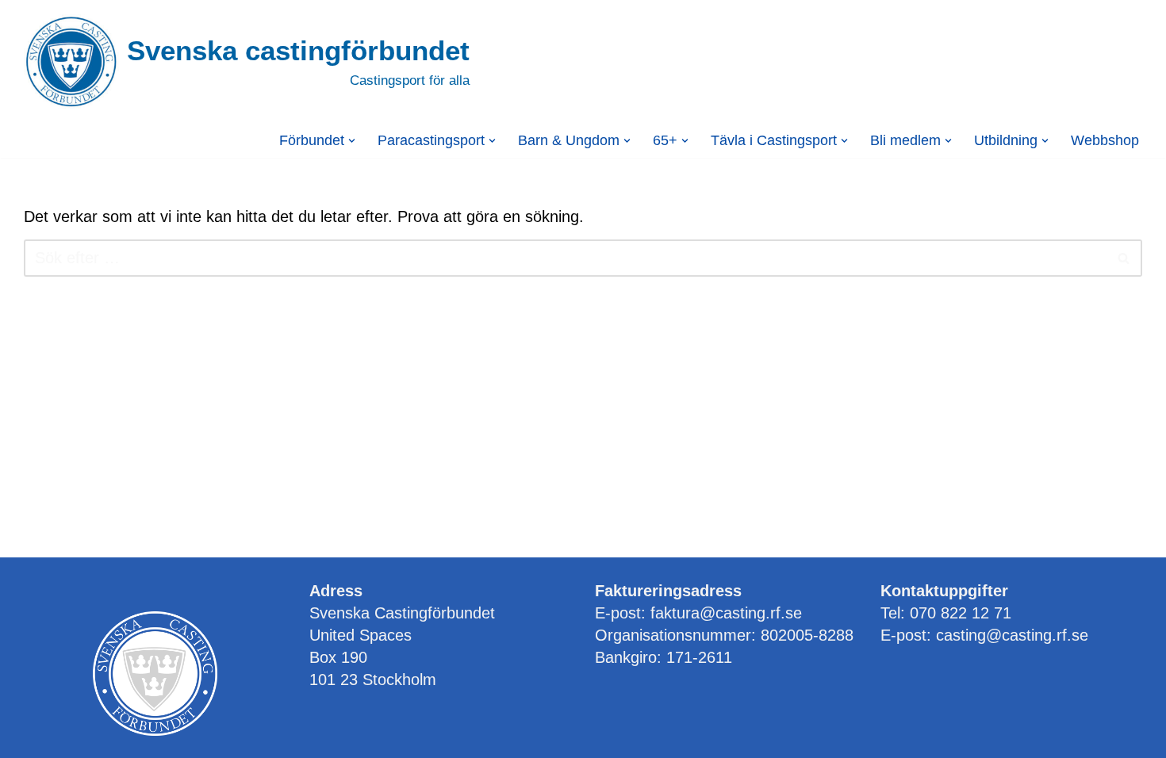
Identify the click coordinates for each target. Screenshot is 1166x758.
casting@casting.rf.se (1012, 635)
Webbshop (1105, 140)
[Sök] (1124, 258)
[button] (351, 140)
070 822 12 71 (960, 613)
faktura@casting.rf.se (726, 613)
